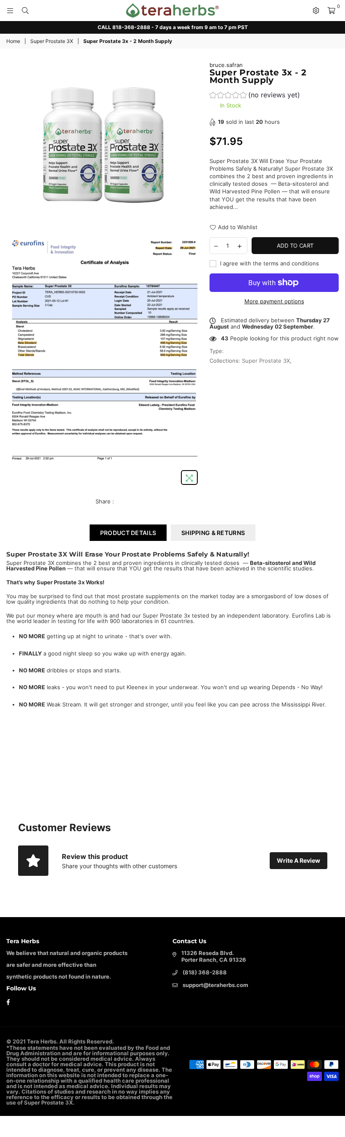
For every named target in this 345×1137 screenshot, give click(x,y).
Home (13, 41)
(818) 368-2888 (205, 972)
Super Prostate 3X (51, 41)
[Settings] (316, 10)
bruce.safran (226, 65)
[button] (255, 96)
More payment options (274, 301)
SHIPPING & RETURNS (213, 532)
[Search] (25, 10)
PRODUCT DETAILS (128, 532)
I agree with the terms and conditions (268, 263)
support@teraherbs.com (215, 985)
